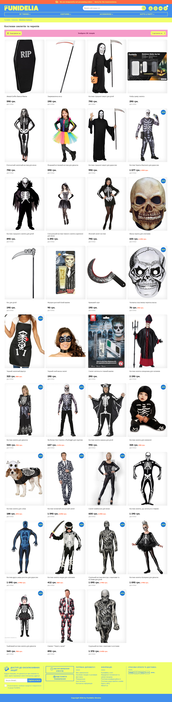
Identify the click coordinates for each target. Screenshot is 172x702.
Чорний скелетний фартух (16, 371)
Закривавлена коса (55, 96)
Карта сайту (105, 683)
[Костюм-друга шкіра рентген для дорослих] (24, 547)
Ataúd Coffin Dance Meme (17, 96)
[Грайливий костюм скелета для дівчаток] (24, 616)
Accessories (105, 14)
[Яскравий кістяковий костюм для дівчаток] (65, 135)
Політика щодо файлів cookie (112, 681)
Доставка (79, 677)
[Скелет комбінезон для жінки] (106, 479)
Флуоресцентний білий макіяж (59, 303)
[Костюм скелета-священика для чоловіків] (147, 341)
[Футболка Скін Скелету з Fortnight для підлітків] (65, 410)
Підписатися (34, 680)
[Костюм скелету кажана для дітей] (106, 410)
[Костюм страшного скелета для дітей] (24, 204)
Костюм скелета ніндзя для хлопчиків (61, 577)
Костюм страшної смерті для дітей (101, 96)
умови (11, 688)
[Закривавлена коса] (65, 66)
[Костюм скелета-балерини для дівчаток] (147, 547)
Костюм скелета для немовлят (140, 440)
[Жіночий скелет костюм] (106, 204)
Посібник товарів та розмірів (86, 675)
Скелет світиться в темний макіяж (101, 371)
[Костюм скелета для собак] (24, 479)
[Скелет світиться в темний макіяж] (106, 341)
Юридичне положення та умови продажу (110, 676)
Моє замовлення (82, 673)
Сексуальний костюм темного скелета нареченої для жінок (65, 235)
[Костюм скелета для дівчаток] (24, 410)
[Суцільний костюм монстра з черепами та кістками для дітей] (106, 547)
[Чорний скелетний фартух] (24, 341)
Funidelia (7, 20)
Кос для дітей (12, 303)
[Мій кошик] (165, 8)
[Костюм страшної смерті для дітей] (106, 66)
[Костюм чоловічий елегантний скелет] (65, 479)
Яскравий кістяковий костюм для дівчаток (63, 165)
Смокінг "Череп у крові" (56, 646)
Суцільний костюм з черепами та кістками (104, 646)
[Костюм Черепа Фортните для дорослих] (147, 135)
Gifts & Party (146, 14)
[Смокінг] (65, 616)
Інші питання (80, 681)
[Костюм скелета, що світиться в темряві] (147, 479)
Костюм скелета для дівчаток (17, 440)
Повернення (80, 679)
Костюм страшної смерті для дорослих (103, 165)
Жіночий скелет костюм (97, 234)
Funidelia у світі (107, 673)
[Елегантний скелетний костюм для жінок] (24, 135)
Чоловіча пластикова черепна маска (142, 303)
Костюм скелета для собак (16, 509)
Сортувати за (15, 33)
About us (104, 685)
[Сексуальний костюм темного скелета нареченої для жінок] (65, 204)
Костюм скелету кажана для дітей (101, 440)
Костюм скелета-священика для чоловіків (144, 371)
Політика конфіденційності (111, 679)
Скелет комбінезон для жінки (99, 509)
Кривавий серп (94, 303)
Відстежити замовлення (60, 678)
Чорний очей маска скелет (57, 371)
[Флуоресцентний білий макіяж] (65, 273)
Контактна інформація (84, 683)
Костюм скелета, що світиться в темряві (144, 509)
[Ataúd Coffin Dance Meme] (24, 66)
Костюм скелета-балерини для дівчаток (143, 577)
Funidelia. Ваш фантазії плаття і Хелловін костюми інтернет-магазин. (21, 8)
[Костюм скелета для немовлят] (147, 410)
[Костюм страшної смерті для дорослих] (106, 135)
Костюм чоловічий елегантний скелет (61, 509)
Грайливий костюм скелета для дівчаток (21, 646)
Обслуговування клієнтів (61, 670)
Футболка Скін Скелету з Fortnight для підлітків (65, 440)
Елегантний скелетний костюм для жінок (21, 165)
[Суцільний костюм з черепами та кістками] (106, 616)
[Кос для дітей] (24, 273)
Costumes (64, 14)
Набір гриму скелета (136, 96)
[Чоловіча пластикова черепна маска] (147, 273)
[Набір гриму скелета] (147, 66)
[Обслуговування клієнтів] (155, 8)
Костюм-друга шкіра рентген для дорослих (22, 577)
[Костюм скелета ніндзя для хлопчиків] (65, 547)
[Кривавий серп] (106, 273)
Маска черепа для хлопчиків (139, 234)
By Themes (24, 14)
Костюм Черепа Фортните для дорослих (144, 165)
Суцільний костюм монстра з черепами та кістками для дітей (104, 578)
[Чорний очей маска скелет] (65, 341)
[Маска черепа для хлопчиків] (147, 204)
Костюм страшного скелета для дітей (20, 234)
